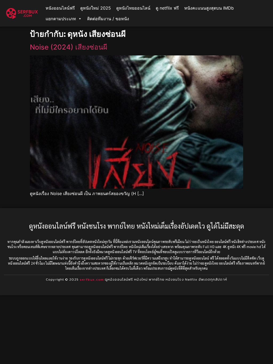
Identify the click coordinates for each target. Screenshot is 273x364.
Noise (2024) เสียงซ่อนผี (68, 47)
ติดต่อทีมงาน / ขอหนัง (108, 18)
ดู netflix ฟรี (167, 8)
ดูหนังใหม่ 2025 (95, 8)
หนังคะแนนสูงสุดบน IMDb (209, 8)
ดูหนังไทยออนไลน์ (133, 8)
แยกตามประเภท (61, 18)
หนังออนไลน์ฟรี (60, 8)
